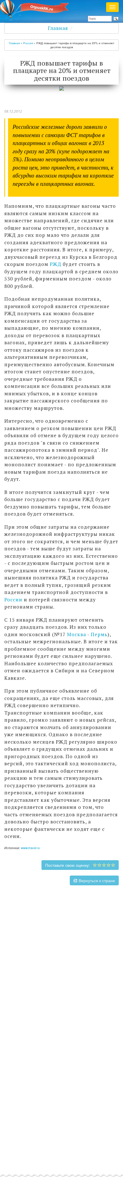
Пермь (99, 634)
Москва (76, 634)
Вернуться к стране (96, 880)
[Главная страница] (36, 8)
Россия (28, 43)
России (13, 599)
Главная (58, 28)
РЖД (55, 264)
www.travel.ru (30, 848)
